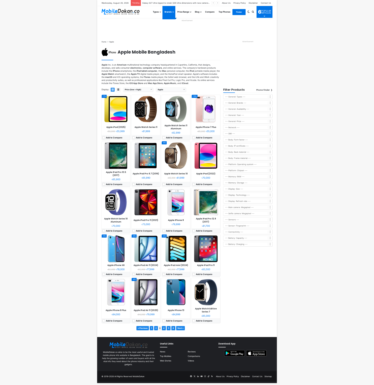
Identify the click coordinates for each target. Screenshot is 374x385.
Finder (239, 12)
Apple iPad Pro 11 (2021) (146, 220)
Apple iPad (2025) (116, 127)
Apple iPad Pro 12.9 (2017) (206, 220)
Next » (180, 328)
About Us (226, 3)
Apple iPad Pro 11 (206, 265)
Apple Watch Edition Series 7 (206, 310)
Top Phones (224, 12)
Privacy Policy (239, 3)
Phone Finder (263, 89)
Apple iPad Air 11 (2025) (146, 310)
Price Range (183, 12)
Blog (197, 12)
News (162, 351)
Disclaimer (253, 3)
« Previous (143, 328)
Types (156, 12)
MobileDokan (138, 376)
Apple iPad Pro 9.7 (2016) (146, 173)
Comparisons (194, 356)
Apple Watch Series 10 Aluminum (116, 220)
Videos (191, 361)
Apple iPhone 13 (176, 310)
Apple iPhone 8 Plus (116, 310)
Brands (168, 12)
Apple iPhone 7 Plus (206, 127)
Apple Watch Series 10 (176, 173)
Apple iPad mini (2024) (176, 265)
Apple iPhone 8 (176, 220)
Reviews (192, 351)
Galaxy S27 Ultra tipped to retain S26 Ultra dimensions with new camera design (178, 3)
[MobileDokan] (121, 12)
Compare (209, 12)
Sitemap (268, 376)
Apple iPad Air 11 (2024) (146, 265)
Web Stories (165, 361)
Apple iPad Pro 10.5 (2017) (116, 174)
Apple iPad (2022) (205, 173)
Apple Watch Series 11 (146, 127)
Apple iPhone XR (116, 265)
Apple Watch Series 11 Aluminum (176, 127)
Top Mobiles (165, 356)
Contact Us (266, 3)
